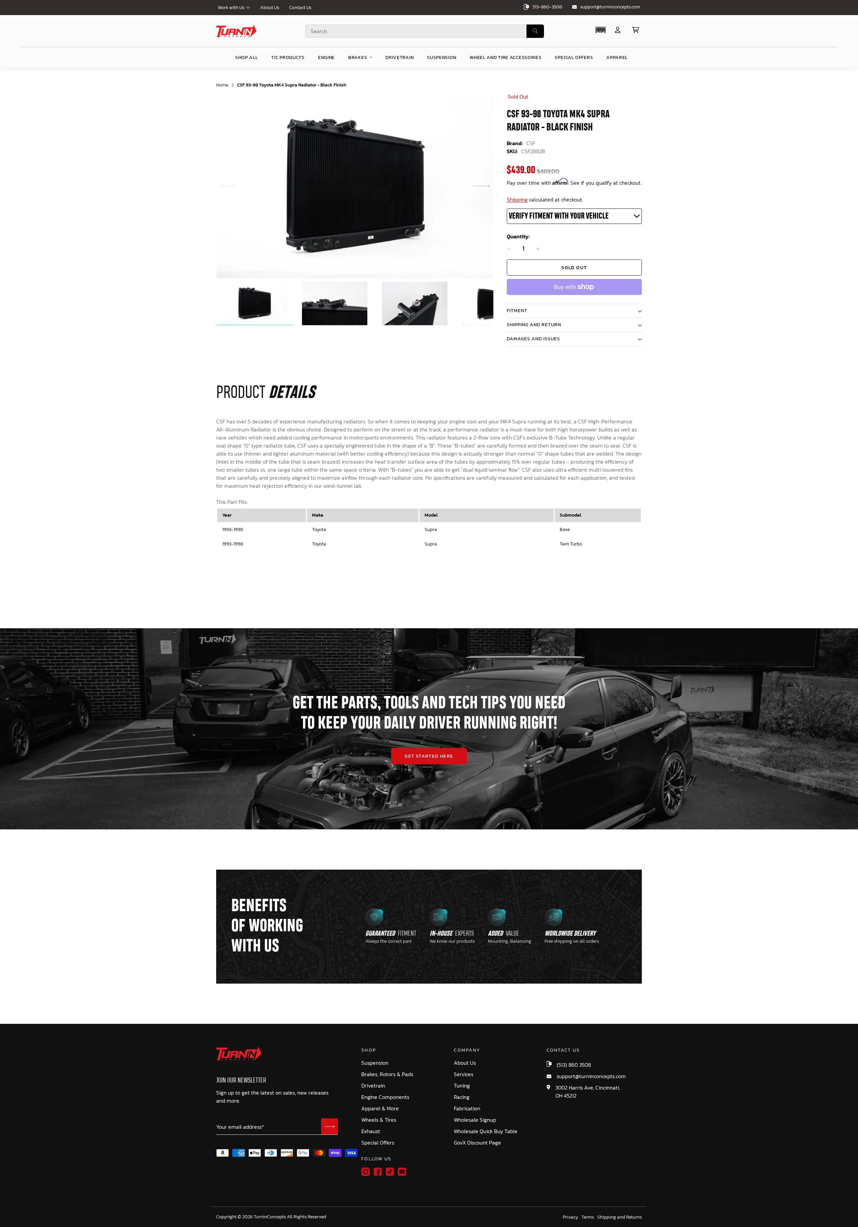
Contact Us (300, 7)
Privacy (570, 1217)
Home (222, 85)
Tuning (462, 1086)
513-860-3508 (547, 6)
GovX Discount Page (477, 1143)
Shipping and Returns (619, 1217)
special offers (574, 57)
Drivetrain (373, 1086)
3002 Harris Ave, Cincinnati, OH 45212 (587, 1092)
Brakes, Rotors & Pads (387, 1074)
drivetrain (399, 57)
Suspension (374, 1063)
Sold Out (574, 267)
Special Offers (377, 1143)
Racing (462, 1097)
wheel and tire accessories (505, 57)
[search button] (535, 31)
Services (463, 1074)
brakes (357, 57)
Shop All (246, 57)
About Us (269, 7)
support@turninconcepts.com (610, 6)
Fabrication (467, 1108)
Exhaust (370, 1131)
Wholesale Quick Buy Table (485, 1131)
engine (326, 57)
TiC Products (287, 57)
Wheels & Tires (378, 1120)
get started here (429, 756)
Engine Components (385, 1097)
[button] (600, 30)
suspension (441, 57)
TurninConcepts (270, 1217)
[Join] (329, 1126)
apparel (617, 57)
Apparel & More (380, 1108)
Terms (587, 1217)
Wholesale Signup (475, 1120)
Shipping (517, 199)
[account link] (617, 30)
